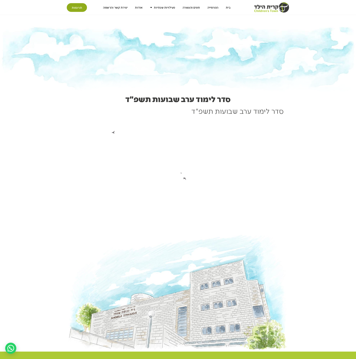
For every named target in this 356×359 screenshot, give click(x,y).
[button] (10, 348)
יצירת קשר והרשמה (115, 7)
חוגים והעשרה (191, 7)
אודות (139, 7)
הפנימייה (212, 7)
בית (228, 7)
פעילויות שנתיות (164, 7)
